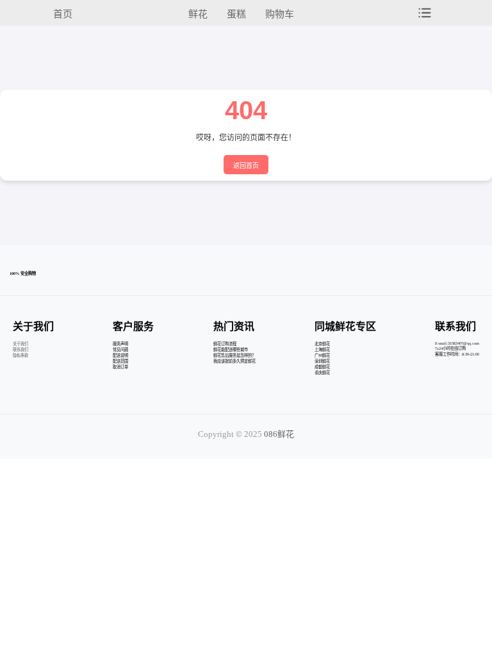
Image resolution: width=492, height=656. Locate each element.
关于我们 (20, 343)
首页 (62, 14)
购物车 (279, 14)
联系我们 (20, 349)
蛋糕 (236, 14)
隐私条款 (20, 355)
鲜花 (198, 14)
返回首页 (246, 165)
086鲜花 (279, 434)
